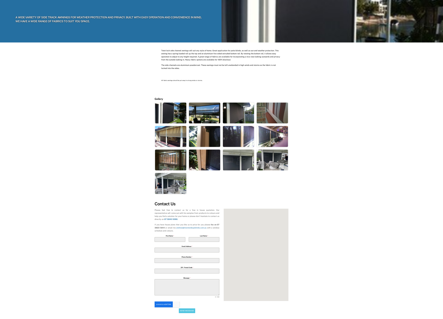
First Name (170, 236)
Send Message (187, 311)
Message (186, 278)
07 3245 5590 (170, 219)
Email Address (187, 246)
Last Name (204, 236)
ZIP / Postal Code (187, 267)
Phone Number (187, 257)
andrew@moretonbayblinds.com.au (191, 228)
